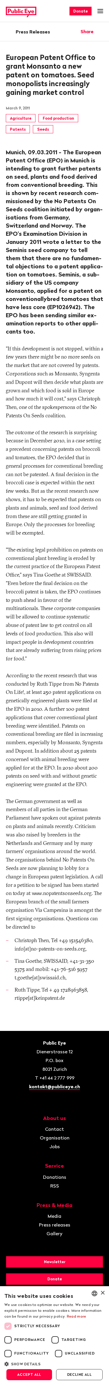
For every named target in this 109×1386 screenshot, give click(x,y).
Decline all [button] (79, 1374)
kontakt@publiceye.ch (54, 1086)
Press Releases (33, 32)
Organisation (54, 1138)
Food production (58, 118)
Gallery (54, 1233)
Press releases (54, 1225)
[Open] (101, 31)
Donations (54, 1177)
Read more (76, 1316)
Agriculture (20, 118)
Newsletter (54, 1261)
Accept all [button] (29, 1374)
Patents (18, 129)
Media (54, 1216)
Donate (80, 11)
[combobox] (94, 1293)
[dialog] (54, 1336)
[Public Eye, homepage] (21, 11)
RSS (54, 1186)
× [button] (102, 1293)
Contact (54, 1129)
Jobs (54, 1146)
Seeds (43, 129)
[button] (54, 1363)
